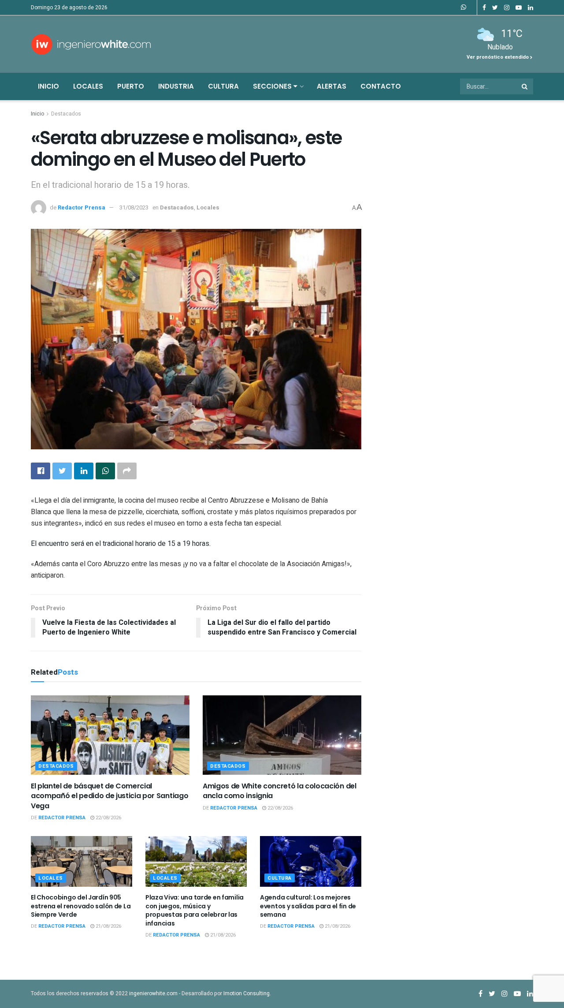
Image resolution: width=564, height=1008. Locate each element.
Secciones (273, 86)
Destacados (66, 114)
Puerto (130, 86)
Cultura (223, 86)
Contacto (380, 86)
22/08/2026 (107, 817)
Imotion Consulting (246, 993)
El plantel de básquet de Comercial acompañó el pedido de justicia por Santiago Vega (109, 796)
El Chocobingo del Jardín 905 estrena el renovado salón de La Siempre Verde (80, 906)
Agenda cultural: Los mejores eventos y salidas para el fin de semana (308, 906)
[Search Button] (525, 86)
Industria (176, 86)
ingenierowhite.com (153, 993)
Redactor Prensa (81, 207)
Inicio (48, 86)
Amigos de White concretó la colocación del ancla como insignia (279, 791)
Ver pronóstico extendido (498, 57)
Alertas (331, 86)
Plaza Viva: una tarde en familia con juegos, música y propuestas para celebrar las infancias (194, 910)
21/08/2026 (107, 926)
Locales (88, 86)
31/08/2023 (133, 207)
